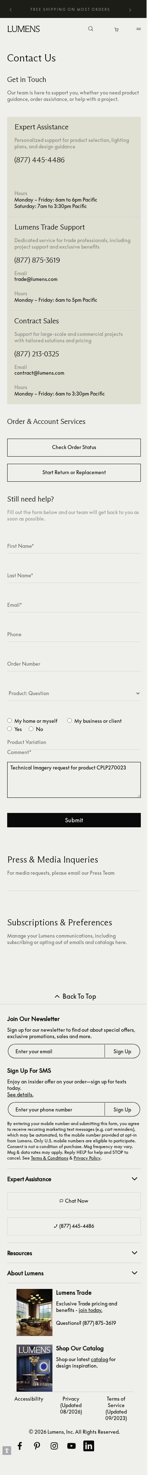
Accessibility (28, 1399)
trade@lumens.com (35, 279)
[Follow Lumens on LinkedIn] (88, 1446)
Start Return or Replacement (74, 472)
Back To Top (79, 996)
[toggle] (140, 30)
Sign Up (122, 1051)
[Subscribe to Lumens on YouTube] (71, 1446)
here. (121, 942)
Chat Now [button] (76, 1201)
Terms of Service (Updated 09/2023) (116, 1408)
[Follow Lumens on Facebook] (19, 1446)
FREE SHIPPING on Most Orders (70, 9)
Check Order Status (74, 447)
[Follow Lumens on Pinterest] (37, 1446)
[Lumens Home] (25, 28)
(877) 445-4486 (76, 1226)
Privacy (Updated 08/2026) (71, 1405)
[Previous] (10, 9)
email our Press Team (91, 873)
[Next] (130, 10)
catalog (99, 1359)
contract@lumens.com (39, 373)
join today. (90, 1310)
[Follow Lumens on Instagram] (54, 1446)
